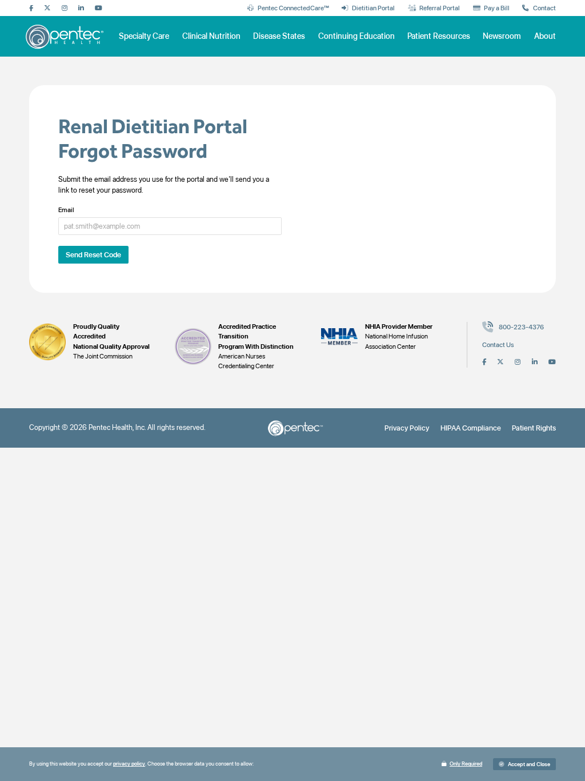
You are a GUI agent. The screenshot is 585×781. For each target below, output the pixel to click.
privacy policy (129, 763)
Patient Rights (534, 428)
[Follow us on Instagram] (64, 8)
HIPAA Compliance (470, 428)
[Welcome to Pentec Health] (65, 36)
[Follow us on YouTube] (98, 8)
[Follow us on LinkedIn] (81, 8)
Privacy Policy (406, 428)
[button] (524, 764)
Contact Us (498, 345)
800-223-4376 (521, 327)
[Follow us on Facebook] (31, 8)
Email (66, 210)
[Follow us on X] (47, 8)
